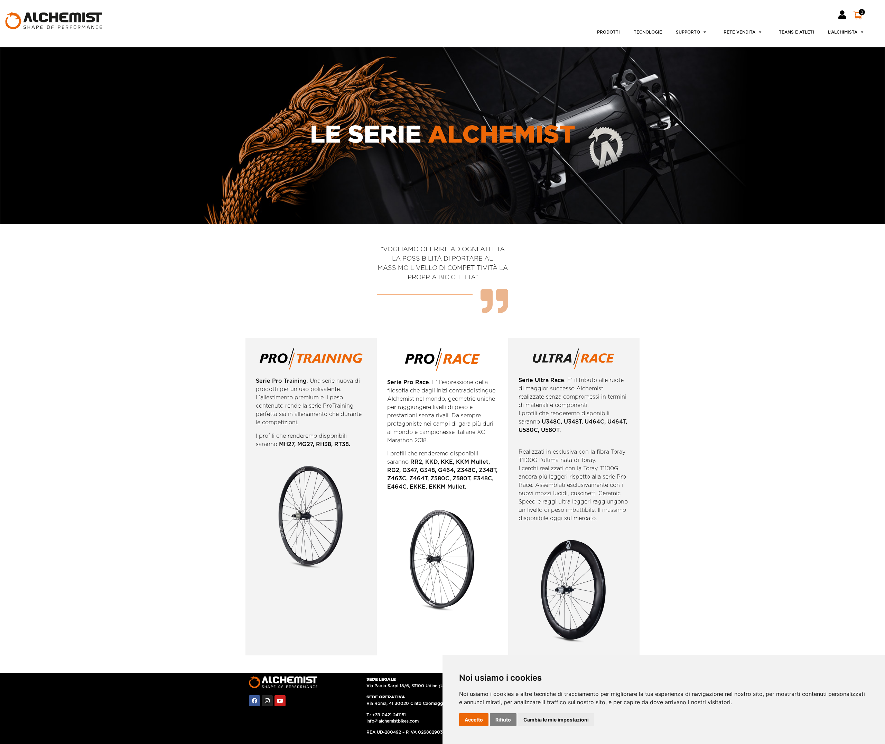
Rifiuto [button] (503, 720)
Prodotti (608, 32)
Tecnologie (648, 32)
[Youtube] (280, 700)
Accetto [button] (474, 720)
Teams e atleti (796, 32)
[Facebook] (254, 700)
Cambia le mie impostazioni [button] (556, 720)
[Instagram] (267, 700)
